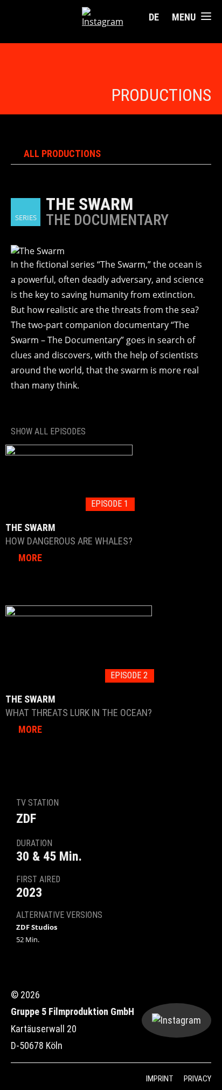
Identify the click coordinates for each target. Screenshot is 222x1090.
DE (154, 17)
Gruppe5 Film (46, 18)
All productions (62, 154)
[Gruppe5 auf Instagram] (107, 17)
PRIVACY (197, 1079)
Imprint (160, 1079)
